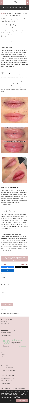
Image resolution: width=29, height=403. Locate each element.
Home (3, 13)
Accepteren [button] (22, 400)
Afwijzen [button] (10, 400)
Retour (2, 358)
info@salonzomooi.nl (6, 332)
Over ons (3, 356)
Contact (3, 354)
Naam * (3, 277)
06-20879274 (4, 330)
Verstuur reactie (7, 304)
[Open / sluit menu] (1, 2)
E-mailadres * (5, 285)
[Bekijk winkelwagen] (27, 2)
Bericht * (3, 292)
